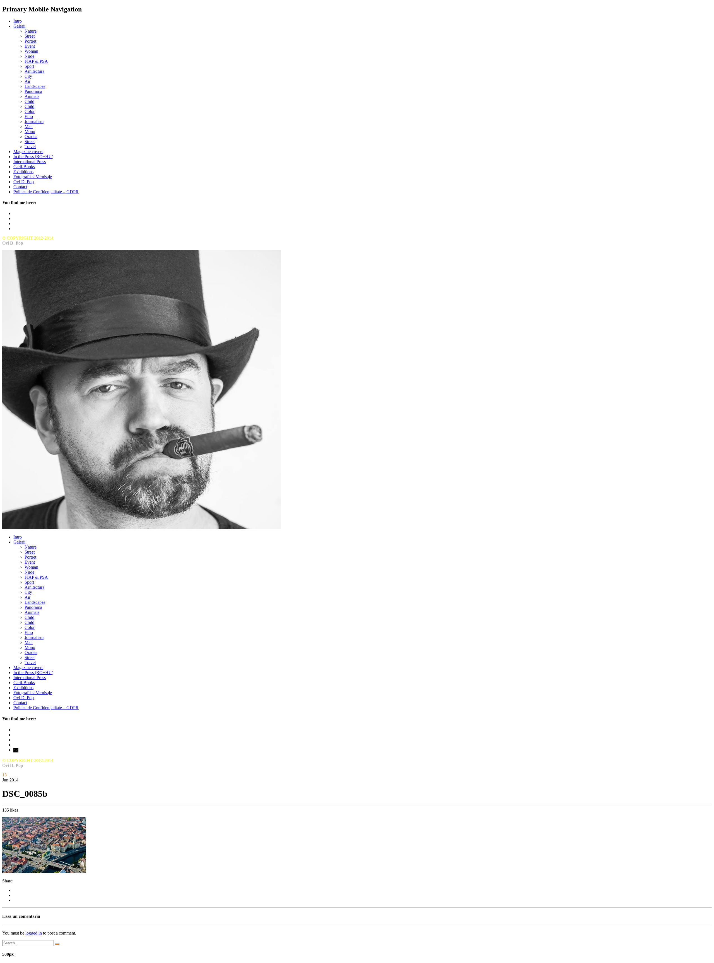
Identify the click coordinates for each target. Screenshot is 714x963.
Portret (30, 41)
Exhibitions (23, 171)
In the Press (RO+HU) (33, 156)
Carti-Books (24, 166)
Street (30, 36)
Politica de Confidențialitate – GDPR (46, 191)
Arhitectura (34, 71)
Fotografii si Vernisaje (32, 176)
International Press (29, 161)
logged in (33, 933)
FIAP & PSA (36, 61)
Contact (20, 186)
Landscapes (35, 86)
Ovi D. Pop (23, 181)
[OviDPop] (141, 527)
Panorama (33, 91)
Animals (32, 96)
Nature (31, 31)
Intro (17, 21)
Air (27, 81)
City (28, 76)
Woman (31, 51)
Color (30, 111)
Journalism (34, 121)
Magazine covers (28, 151)
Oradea (31, 136)
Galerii (19, 26)
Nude (29, 56)
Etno (29, 116)
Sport (29, 66)
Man (29, 126)
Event (30, 46)
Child (29, 101)
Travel (30, 146)
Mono (30, 131)
